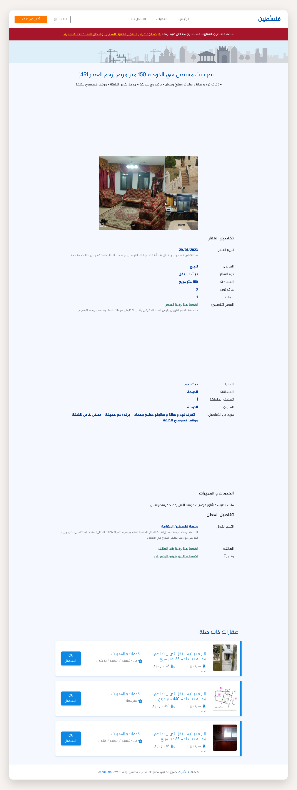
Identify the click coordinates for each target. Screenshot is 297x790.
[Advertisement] (148, 121)
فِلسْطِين (269, 19)
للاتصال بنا (138, 19)
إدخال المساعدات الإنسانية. (82, 34)
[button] (60, 19)
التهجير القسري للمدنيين (120, 34)
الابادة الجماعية (150, 34)
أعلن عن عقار (31, 19)
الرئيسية (183, 19)
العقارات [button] (161, 19)
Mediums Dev (108, 772)
